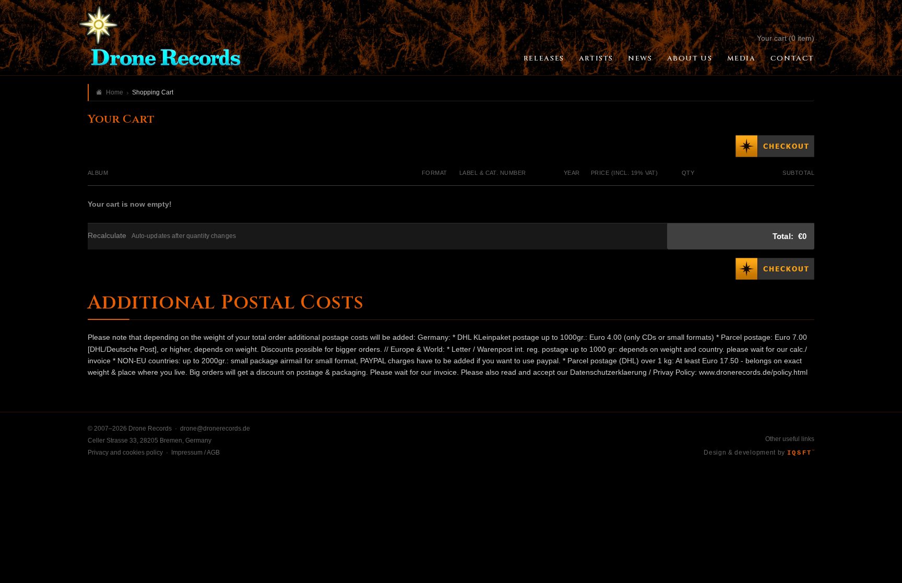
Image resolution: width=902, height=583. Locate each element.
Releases (544, 58)
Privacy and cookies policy (125, 452)
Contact (792, 58)
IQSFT (800, 453)
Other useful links (789, 439)
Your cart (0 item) (785, 38)
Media (741, 58)
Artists (596, 58)
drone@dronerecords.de (215, 428)
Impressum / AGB (195, 452)
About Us (690, 58)
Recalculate (107, 236)
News (640, 58)
